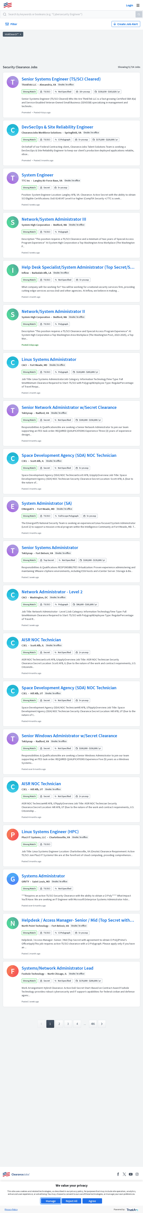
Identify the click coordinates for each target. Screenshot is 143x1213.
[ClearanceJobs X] (124, 1174)
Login (129, 5)
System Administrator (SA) (47, 503)
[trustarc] (132, 1209)
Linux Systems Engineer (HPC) (50, 831)
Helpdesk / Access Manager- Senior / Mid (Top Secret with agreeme (76, 920)
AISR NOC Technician (41, 640)
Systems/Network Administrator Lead (57, 968)
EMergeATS (28, 509)
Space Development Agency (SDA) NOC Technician (69, 455)
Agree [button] (92, 1201)
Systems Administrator (43, 876)
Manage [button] (51, 1201)
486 (93, 1024)
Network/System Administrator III (54, 219)
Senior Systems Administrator (50, 547)
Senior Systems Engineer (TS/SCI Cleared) (61, 79)
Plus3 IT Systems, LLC (34, 837)
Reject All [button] (71, 1201)
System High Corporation (36, 224)
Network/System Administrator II (53, 311)
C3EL (24, 461)
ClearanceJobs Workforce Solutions (41, 132)
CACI (24, 365)
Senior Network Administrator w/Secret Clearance (69, 407)
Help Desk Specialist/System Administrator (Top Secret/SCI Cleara (78, 267)
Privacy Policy (11, 1209)
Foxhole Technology (33, 973)
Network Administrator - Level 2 (52, 592)
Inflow (25, 272)
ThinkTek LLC (29, 84)
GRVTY (25, 881)
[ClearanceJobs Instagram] (137, 1174)
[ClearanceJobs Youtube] (130, 1174)
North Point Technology (35, 925)
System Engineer (37, 175)
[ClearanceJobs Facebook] (118, 1174)
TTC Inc (26, 180)
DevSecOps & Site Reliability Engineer (57, 127)
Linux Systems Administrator (49, 359)
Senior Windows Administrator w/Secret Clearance (69, 736)
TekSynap (27, 413)
